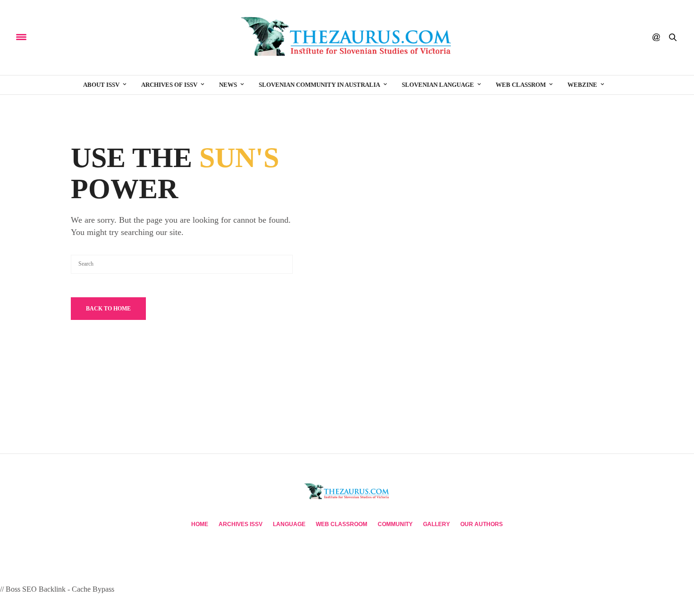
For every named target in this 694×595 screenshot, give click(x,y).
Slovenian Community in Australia (319, 84)
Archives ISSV (240, 524)
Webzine (582, 84)
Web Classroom (341, 524)
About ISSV (101, 84)
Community (395, 524)
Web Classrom (521, 84)
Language (289, 524)
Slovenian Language (438, 84)
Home (199, 524)
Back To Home (108, 308)
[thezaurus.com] (347, 37)
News (228, 84)
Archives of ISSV (169, 84)
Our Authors (481, 524)
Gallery (436, 524)
